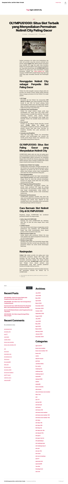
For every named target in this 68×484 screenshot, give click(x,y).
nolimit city (36, 275)
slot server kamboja (40, 456)
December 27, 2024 (33, 34)
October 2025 (38, 311)
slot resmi (6, 351)
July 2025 (37, 318)
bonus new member (9, 342)
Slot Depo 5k (38, 427)
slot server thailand (8, 372)
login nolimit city (39, 71)
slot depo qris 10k (39, 430)
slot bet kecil (38, 404)
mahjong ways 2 (39, 374)
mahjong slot (38, 368)
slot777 (6, 334)
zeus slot (37, 471)
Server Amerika (39, 386)
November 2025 (39, 308)
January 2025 (38, 334)
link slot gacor (7, 367)
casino (37, 356)
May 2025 (37, 323)
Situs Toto (38, 394)
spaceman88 (7, 380)
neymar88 (38, 376)
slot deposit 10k (39, 433)
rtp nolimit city (41, 275)
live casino (38, 366)
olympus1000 (38, 379)
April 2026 (38, 300)
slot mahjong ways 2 (40, 445)
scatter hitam (7, 339)
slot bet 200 (38, 402)
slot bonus (38, 407)
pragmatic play (7, 354)
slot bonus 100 (39, 410)
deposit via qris (39, 358)
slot (34, 19)
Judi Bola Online (39, 363)
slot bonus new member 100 (42, 415)
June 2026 (38, 295)
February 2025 (39, 331)
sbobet (37, 381)
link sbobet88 (7, 362)
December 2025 (39, 305)
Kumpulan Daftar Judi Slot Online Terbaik (13, 2)
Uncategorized (39, 469)
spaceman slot (39, 461)
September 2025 (39, 313)
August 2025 (38, 316)
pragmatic (6, 337)
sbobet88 (37, 384)
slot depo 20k (38, 425)
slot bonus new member (41, 412)
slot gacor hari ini (39, 438)
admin (26, 34)
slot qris (37, 448)
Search (5, 285)
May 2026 (37, 298)
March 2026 (38, 303)
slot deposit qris (8, 329)
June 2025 (38, 321)
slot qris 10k (38, 451)
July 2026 (38, 293)
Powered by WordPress (31, 481)
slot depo (37, 420)
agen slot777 (38, 345)
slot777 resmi (7, 375)
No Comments (42, 34)
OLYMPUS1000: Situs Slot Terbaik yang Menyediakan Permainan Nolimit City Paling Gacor (34, 26)
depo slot (6, 364)
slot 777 (37, 399)
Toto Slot (37, 466)
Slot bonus (6, 359)
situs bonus (38, 389)
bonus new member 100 (10, 344)
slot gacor (38, 435)
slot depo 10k (7, 331)
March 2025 (38, 329)
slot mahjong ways (40, 443)
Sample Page (58, 2)
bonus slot (38, 353)
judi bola (37, 361)
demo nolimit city (24, 275)
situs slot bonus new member (42, 392)
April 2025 (38, 326)
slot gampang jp (39, 440)
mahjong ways (7, 377)
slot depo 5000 (7, 369)
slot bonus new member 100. (42, 417)
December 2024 (39, 336)
